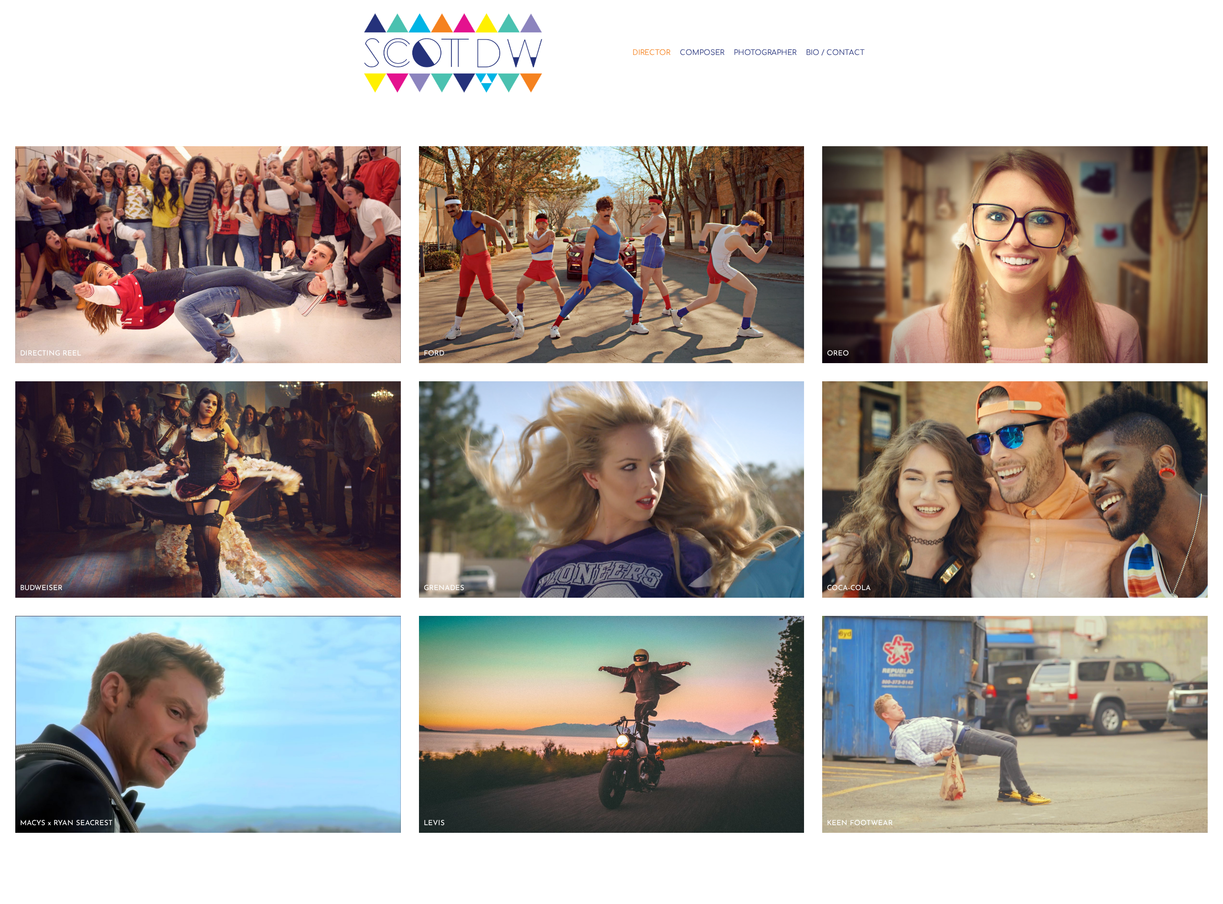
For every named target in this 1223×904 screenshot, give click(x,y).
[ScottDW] (469, 53)
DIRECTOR (651, 53)
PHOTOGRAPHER (765, 53)
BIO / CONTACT (835, 53)
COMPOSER (702, 53)
